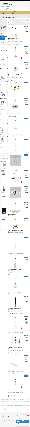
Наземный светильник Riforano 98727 (3, 192)
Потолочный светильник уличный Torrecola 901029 (3, 215)
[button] (29, 0)
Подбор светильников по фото (10, 415)
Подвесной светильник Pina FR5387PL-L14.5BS (13, 151)
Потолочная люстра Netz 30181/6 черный (13, 198)
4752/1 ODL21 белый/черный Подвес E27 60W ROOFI (14, 269)
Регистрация (26, 0)
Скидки (14, 11)
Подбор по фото (3, 0)
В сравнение (26, 32)
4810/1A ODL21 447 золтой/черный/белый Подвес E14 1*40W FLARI (16, 328)
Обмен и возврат (2, 416)
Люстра (5, 6)
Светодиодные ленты (3, 26)
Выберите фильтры (6, 158)
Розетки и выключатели (3, 27)
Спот (10, 6)
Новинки (14, 13)
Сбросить (2, 40)
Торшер (9, 6)
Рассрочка (7, 0)
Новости (11, 13)
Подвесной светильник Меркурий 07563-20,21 (13, 74)
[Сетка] (28, 20)
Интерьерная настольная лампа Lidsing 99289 (3, 171)
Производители (5, 13)
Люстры (3, 16)
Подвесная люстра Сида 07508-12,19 (12, 110)
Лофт (7, 6)
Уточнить (6, 40)
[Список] (26, 20)
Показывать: (9, 23)
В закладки (27, 31)
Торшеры (2, 25)
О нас (0, 0)
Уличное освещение (3, 24)
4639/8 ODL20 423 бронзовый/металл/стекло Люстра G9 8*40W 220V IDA (16, 230)
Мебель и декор (3, 28)
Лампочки (2, 30)
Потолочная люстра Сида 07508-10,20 (12, 214)
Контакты (2, 415)
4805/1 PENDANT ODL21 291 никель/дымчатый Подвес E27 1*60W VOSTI (16, 308)
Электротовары (2, 29)
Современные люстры (8, 16)
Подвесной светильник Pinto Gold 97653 (13, 38)
